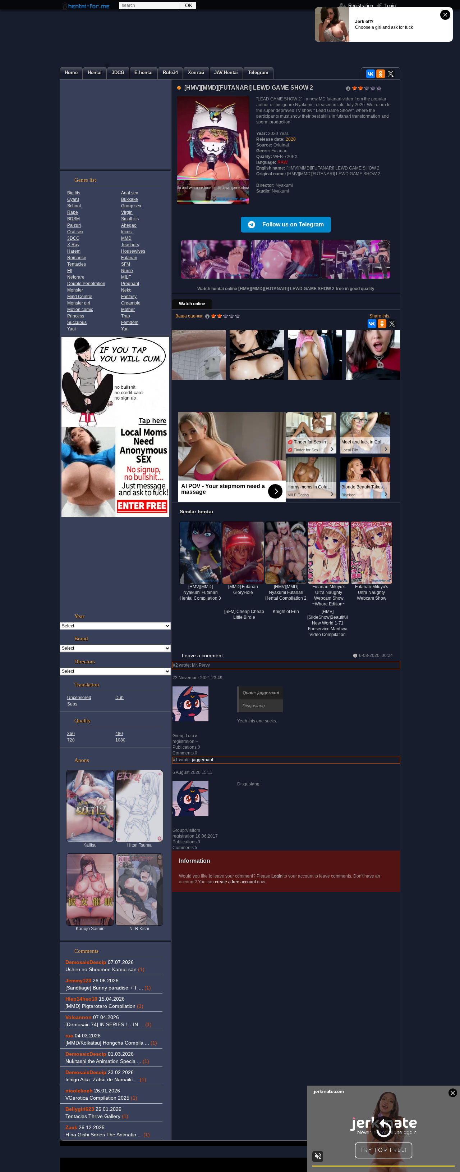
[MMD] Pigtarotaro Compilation (104, 1006)
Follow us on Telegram (293, 224)
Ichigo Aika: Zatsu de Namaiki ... (105, 1079)
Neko (126, 290)
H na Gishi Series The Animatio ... (107, 1134)
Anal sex (129, 192)
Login (389, 5)
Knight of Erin (286, 611)
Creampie (131, 303)
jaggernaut (202, 759)
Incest (127, 231)
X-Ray (73, 244)
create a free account (235, 881)
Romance (76, 257)
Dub (119, 697)
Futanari (129, 257)
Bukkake (129, 199)
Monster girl (78, 303)
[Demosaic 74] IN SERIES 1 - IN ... (108, 1024)
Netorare (75, 277)
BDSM (73, 218)
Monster (75, 290)
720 (71, 740)
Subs (72, 704)
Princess (75, 316)
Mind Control (79, 296)
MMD (126, 238)
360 (71, 733)
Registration (360, 5)
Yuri (125, 329)
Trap (125, 316)
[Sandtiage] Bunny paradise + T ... (108, 988)
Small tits (130, 218)
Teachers (130, 244)
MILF (126, 277)
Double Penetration (86, 283)
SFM (125, 264)
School (74, 205)
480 (119, 733)
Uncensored (79, 697)
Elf (69, 270)
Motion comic (80, 309)
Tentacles (76, 264)
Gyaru (73, 199)
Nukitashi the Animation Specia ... (107, 1061)
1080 (120, 740)
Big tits (73, 192)
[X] (390, 73)
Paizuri (74, 225)
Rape (72, 212)
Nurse (127, 270)
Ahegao (129, 225)
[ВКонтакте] (370, 73)
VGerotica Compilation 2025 (101, 1098)
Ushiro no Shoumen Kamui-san (104, 969)
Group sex (131, 205)
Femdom (129, 322)
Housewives (133, 251)
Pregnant (130, 283)
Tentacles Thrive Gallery (96, 1116)
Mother (128, 309)
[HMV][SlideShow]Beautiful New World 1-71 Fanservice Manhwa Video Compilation (327, 623)
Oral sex (75, 231)
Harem (73, 251)
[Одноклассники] (380, 73)
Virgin (127, 212)
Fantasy (129, 296)
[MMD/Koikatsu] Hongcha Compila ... (111, 1043)
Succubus (77, 322)
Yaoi (71, 329)
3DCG (73, 238)
